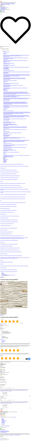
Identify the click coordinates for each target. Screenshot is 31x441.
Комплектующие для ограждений (7, 155)
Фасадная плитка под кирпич (7, 83)
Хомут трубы (19, 112)
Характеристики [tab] (4, 340)
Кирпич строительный (6, 135)
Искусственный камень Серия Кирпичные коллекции (7, 237)
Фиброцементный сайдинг (6, 79)
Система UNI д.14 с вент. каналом (9, 145)
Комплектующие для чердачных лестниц (21, 129)
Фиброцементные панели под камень (8, 85)
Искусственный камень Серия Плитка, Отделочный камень (14, 92)
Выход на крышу (26, 106)
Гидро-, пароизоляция (6, 120)
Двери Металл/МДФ (8, 225)
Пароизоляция (2, 175)
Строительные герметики (9, 141)
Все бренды (3, 424)
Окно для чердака (15, 75)
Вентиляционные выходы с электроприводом (12, 103)
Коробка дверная (15, 219)
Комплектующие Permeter (23, 147)
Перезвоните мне (3, 11)
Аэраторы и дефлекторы (3, 164)
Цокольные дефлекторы (16, 202)
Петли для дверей (18, 191)
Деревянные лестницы (6, 129)
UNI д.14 (11, 149)
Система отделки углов (23, 75)
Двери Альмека (10, 204)
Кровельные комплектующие (20, 106)
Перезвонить (2, 396)
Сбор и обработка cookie (3, 432)
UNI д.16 (9, 149)
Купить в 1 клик (2, 328)
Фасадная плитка (5, 81)
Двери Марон (9, 179)
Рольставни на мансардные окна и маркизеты (10, 127)
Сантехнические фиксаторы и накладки (10, 191)
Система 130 (8, 147)
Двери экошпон (2, 219)
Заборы (4, 152)
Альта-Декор (18, 75)
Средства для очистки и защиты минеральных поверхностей (8, 194)
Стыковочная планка (23, 78)
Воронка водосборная (21, 116)
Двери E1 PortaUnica (12, 221)
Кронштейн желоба (9, 113)
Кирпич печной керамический (7, 134)
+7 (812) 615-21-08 (2, 9)
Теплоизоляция (5, 124)
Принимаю (2, 436)
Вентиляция (9, 57)
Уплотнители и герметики (6, 106)
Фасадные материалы (6, 69)
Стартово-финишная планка (16, 78)
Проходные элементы (3, 202)
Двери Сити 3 (2, 221)
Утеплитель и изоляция (6, 119)
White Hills (1, 314)
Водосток (4, 109)
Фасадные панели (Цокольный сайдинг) (8, 70)
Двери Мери (2, 179)
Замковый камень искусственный (23, 98)
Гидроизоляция (11, 175)
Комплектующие (6, 175)
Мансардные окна (5, 125)
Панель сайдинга (5, 74)
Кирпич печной (5, 133)
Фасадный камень (5, 90)
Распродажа (16, 57)
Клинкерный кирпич (6, 132)
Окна (4, 126)
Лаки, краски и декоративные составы (18, 140)
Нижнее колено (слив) (20, 164)
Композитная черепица (6, 56)
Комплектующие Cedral (11, 80)
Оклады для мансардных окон (8, 126)
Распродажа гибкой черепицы (4, 198)
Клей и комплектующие (9, 116)
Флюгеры (4, 108)
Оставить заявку (3, 384)
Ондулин (4, 68)
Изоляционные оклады (15, 126)
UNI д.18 (7, 149)
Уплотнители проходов (20, 102)
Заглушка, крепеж (5, 118)
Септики (4, 138)
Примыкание (19, 57)
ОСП (1, 200)
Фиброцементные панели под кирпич (18, 85)
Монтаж (3, 419)
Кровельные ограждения (14, 105)
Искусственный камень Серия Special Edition (11, 93)
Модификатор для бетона (20, 141)
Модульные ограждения (24, 155)
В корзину (1, 439)
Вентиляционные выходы (22, 202)
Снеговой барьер (22, 60)
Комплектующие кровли (6, 99)
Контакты (4, 162)
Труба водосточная (5, 112)
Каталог (3, 273)
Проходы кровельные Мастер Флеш (22, 103)
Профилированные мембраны (7, 122)
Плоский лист (23, 57)
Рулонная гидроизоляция (14, 124)
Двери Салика (5, 179)
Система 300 (14, 147)
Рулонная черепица (14, 55)
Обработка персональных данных (4, 431)
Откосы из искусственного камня (9, 98)
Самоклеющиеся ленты (13, 106)
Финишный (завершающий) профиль (17, 74)
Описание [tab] (3, 341)
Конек (6, 57)
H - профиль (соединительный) (8, 75)
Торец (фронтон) (12, 60)
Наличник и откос (24, 74)
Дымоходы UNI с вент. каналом (7, 143)
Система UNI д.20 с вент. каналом (7, 144)
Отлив (12, 78)
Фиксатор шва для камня (6, 95)
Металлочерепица (5, 59)
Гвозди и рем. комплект (8, 58)
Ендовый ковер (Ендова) (9, 55)
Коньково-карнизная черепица (12, 198)
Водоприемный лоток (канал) (22, 118)
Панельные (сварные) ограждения (16, 155)
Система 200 (5, 147)
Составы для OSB (15, 141)
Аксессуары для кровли (6, 107)
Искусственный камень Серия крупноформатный (23, 93)
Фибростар (15, 80)
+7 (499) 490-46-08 (2, 8)
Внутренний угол (5, 72)
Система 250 (18, 147)
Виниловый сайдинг (6, 73)
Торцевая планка (13, 57)
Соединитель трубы (14, 113)
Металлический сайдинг (6, 76)
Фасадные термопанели (6, 86)
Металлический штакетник (6, 156)
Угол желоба (8, 115)
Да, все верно (2, 7)
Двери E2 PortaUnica (6, 221)
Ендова (12, 58)
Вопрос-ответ (5, 161)
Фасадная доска (5, 89)
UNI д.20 (4, 149)
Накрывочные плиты (16, 98)
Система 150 (11, 147)
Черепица (4, 57)
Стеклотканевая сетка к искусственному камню (16, 95)
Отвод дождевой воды (20, 113)
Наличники (11, 219)
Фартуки (7, 108)
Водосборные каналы (6, 117)
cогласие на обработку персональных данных (18, 402)
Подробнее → (2, 339)
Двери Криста (2, 204)
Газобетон (4, 137)
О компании (5, 160)
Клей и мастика (19, 55)
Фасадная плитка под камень (14, 83)
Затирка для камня (24, 95)
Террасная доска (5, 150)
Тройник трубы (10, 112)
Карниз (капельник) (17, 60)
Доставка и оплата (5, 159)
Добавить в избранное (3, 323)
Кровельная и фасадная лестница (21, 105)
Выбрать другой (6, 7)
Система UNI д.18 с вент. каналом (16, 144)
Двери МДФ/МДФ (2, 225)
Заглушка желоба (23, 112)
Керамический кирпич (12, 132)
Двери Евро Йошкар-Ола (14, 179)
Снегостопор (8, 164)
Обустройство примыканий (16, 175)
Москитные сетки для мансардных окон (21, 127)
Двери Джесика (6, 204)
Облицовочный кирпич (6, 131)
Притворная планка (7, 219)
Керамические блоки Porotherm (10, 137)
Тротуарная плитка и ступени (20, 238)
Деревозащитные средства (19, 257)
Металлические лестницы (12, 129)
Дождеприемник (16, 118)
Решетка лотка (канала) (11, 118)
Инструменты (7, 68)
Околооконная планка (8, 78)
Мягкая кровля (5, 53)
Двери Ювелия (14, 204)
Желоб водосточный (28, 112)
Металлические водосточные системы (8, 110)
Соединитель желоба (15, 112)
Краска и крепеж (8, 60)
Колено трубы (5, 113)
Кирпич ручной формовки (18, 132)
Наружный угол (10, 74)
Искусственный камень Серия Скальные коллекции (21, 237)
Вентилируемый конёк (14, 102)
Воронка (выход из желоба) (13, 164)
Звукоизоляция (9, 124)
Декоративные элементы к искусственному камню (9, 96)
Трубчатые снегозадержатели (7, 105)
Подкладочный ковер (19, 194)
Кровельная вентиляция (6, 100)
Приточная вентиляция (8, 102)
